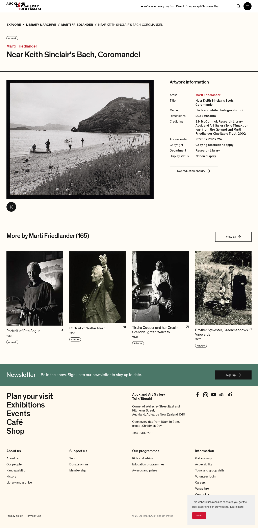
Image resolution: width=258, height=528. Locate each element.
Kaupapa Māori (16, 470)
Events (18, 413)
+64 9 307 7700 (143, 433)
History (11, 476)
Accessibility (203, 464)
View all (231, 237)
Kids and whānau (143, 458)
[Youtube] (213, 394)
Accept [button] (199, 515)
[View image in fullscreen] (11, 207)
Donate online (78, 464)
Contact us (202, 494)
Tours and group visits (210, 470)
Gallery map (203, 458)
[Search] (239, 6)
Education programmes (148, 464)
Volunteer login (205, 476)
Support (74, 458)
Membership (77, 470)
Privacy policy (14, 516)
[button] (34, 299)
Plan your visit (29, 396)
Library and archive (19, 482)
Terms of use (33, 516)
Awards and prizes (144, 470)
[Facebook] (197, 394)
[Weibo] (229, 394)
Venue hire (202, 488)
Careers (200, 482)
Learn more (236, 507)
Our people (14, 464)
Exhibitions (25, 404)
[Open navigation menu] (247, 6)
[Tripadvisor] (221, 394)
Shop (15, 431)
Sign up (231, 375)
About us (12, 458)
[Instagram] (205, 394)
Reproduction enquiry (191, 171)
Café (14, 422)
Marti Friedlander (21, 46)
